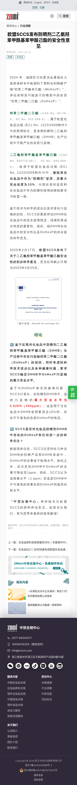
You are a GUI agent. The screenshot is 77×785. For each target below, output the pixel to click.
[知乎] (43, 666)
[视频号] (18, 666)
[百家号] (51, 666)
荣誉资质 (12, 736)
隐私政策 (38, 779)
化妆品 (19, 57)
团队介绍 (12, 742)
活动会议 (46, 699)
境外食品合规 (15, 704)
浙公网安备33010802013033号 (40, 770)
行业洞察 (25, 25)
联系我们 (12, 747)
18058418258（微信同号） (28, 644)
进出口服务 (13, 710)
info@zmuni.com (22, 650)
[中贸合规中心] (13, 16)
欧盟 (10, 57)
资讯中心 (12, 25)
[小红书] (27, 666)
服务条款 (38, 775)
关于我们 (12, 724)
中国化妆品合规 (16, 682)
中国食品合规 (15, 699)
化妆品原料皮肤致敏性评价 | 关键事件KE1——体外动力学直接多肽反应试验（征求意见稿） (44, 542)
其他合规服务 (15, 716)
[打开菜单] (52, 16)
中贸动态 (46, 693)
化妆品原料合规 (16, 688)
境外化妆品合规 (16, 693)
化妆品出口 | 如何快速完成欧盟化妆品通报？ (44, 549)
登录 (35, 7)
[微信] (10, 666)
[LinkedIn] (60, 666)
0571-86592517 (22, 637)
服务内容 (12, 676)
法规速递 (46, 682)
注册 (42, 7)
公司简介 (12, 730)
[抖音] (35, 666)
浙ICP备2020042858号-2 (38, 765)
